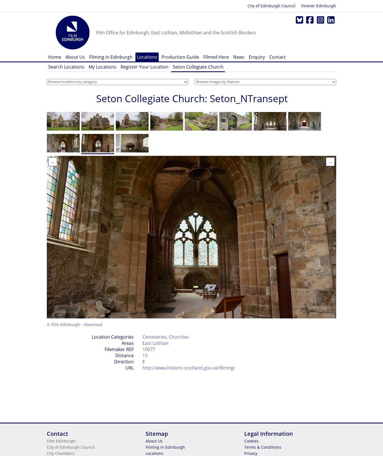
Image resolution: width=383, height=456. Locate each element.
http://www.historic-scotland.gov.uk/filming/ (188, 368)
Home (54, 57)
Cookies (251, 441)
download (93, 324)
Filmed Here (216, 57)
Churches (179, 337)
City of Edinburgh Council (272, 5)
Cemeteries (154, 337)
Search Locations (66, 67)
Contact (277, 57)
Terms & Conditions (262, 447)
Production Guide (180, 57)
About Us (75, 57)
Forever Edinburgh (318, 5)
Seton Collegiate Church (198, 67)
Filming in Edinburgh (111, 57)
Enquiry (257, 57)
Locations (147, 57)
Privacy (250, 453)
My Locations (102, 67)
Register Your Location (145, 67)
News (238, 57)
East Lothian (155, 343)
